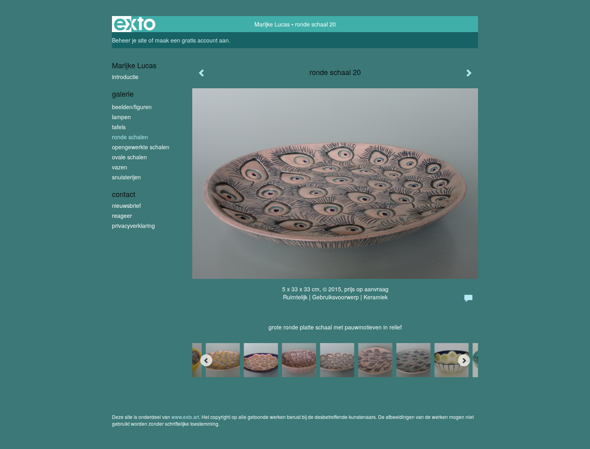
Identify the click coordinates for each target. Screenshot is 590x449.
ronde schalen (130, 137)
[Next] (464, 360)
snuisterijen (126, 177)
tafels (119, 127)
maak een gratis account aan (192, 40)
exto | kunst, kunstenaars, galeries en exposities (134, 24)
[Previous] (206, 360)
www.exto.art (185, 416)
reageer (122, 215)
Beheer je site (129, 40)
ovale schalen (129, 157)
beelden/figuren (132, 107)
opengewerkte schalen (140, 147)
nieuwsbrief (126, 205)
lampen (121, 117)
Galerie (123, 94)
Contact (123, 194)
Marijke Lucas (272, 24)
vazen (119, 167)
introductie (125, 77)
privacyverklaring (133, 225)
